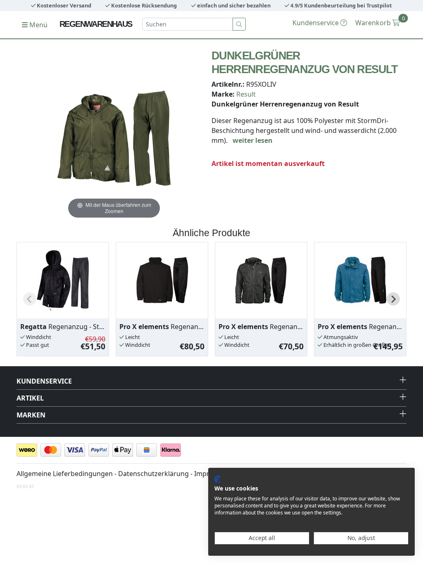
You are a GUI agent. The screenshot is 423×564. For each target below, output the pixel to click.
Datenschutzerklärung (153, 473)
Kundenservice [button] (44, 381)
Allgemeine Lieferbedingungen (65, 473)
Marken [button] (31, 414)
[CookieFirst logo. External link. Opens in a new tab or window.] (217, 479)
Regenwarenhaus (95, 23)
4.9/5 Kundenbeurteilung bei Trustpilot (340, 5)
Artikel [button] (30, 398)
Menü (38, 24)
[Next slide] (393, 299)
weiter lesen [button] (253, 140)
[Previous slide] (29, 299)
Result (246, 94)
